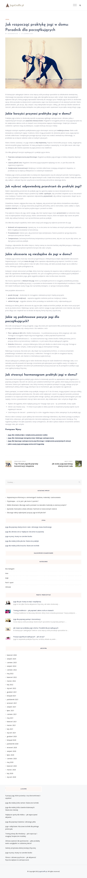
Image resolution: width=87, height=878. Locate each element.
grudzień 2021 (12, 692)
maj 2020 (10, 762)
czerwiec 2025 (12, 662)
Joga (7, 19)
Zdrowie (8, 587)
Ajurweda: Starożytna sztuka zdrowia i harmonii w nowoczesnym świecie (32, 509)
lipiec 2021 (10, 710)
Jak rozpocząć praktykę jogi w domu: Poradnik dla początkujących (35, 628)
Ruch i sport (9, 582)
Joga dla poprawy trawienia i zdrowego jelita (20, 822)
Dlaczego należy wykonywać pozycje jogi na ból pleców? (26, 513)
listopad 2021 (11, 696)
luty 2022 (10, 685)
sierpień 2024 (11, 666)
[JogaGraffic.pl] (43, 5)
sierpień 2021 (11, 707)
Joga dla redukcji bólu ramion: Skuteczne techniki (22, 803)
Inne (6, 573)
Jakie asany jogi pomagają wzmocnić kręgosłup (26, 444)
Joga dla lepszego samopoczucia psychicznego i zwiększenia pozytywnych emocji (39, 441)
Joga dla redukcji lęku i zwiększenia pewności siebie (28, 435)
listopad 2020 (11, 740)
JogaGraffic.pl (43, 871)
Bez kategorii (9, 569)
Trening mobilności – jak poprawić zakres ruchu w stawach (33, 610)
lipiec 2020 (10, 755)
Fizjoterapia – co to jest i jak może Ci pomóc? (22, 501)
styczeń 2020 (11, 777)
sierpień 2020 (11, 751)
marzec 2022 (11, 681)
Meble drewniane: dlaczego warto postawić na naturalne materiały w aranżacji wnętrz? (36, 505)
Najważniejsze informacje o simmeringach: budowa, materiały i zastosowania (33, 497)
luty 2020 (10, 773)
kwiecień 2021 (12, 722)
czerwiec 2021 (12, 714)
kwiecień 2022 (12, 677)
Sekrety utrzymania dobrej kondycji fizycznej (20, 848)
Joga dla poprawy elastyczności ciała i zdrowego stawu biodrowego (28, 527)
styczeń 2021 (11, 733)
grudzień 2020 (12, 736)
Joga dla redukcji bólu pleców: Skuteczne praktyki (22, 541)
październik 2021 (12, 699)
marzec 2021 (11, 725)
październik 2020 (12, 744)
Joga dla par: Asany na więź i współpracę (27, 602)
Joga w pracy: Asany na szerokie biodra (18, 536)
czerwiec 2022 (12, 670)
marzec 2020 (11, 770)
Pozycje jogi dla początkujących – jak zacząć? (29, 637)
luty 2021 (10, 729)
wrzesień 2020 (12, 747)
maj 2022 (10, 674)
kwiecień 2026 (12, 655)
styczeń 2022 (11, 688)
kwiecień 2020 (12, 766)
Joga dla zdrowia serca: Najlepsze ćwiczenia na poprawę (24, 532)
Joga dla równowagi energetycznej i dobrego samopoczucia (31, 438)
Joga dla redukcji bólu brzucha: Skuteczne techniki (22, 546)
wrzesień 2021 (12, 703)
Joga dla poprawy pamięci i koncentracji (26, 619)
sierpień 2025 (11, 659)
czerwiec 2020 (12, 759)
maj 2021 (10, 718)
